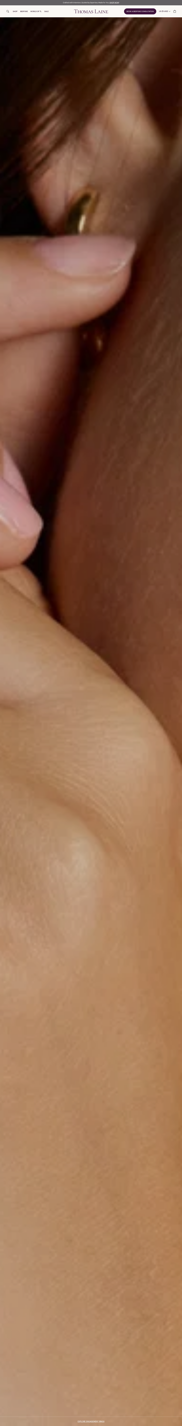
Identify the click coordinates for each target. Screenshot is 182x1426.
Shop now (114, 2)
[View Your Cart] (175, 11)
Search (7, 11)
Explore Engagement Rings (91, 1421)
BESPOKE (24, 11)
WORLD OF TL (36, 11)
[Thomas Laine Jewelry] (91, 11)
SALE (46, 11)
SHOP (15, 11)
